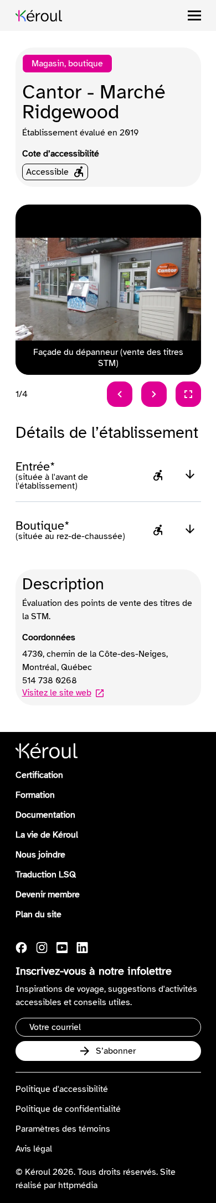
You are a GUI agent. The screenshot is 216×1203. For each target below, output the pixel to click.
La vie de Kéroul (47, 834)
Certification (39, 775)
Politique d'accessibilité (62, 1089)
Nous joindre (40, 854)
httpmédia (77, 1185)
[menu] (194, 15)
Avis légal (34, 1148)
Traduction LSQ (46, 874)
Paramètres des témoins (63, 1128)
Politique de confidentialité (68, 1109)
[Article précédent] (119, 394)
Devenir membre (48, 894)
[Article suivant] (154, 394)
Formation (35, 795)
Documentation (45, 814)
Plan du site (38, 914)
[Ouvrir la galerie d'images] (188, 394)
